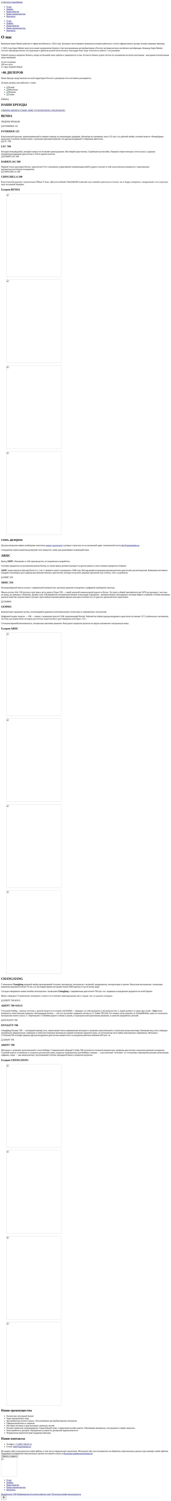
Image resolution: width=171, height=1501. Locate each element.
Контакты (10, 16)
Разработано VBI (9, 1494)
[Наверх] (3, 1498)
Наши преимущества (16, 14)
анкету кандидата (54, 545)
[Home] (12, 2)
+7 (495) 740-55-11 (23, 1444)
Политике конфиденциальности (78, 1453)
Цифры (9, 9)
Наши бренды (12, 11)
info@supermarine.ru (22, 1446)
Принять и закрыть (9, 1456)
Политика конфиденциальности (66, 1494)
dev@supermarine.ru (130, 545)
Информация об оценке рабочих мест (34, 1494)
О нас (9, 7)
